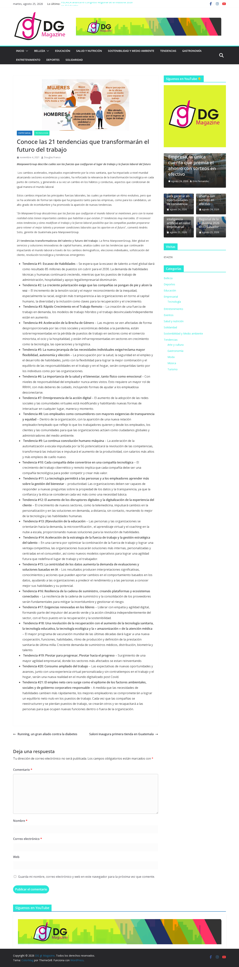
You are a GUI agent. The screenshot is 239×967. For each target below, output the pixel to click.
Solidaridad (74, 59)
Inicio (20, 51)
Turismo (172, 369)
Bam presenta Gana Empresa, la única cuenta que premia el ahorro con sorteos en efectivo (192, 162)
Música (171, 363)
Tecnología (42, 133)
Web (16, 857)
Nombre (20, 821)
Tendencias (168, 51)
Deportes (53, 59)
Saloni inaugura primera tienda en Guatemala (121, 734)
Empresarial (24, 133)
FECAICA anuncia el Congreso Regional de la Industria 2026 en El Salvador (211, 219)
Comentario (22, 770)
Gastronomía (191, 51)
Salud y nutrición (89, 51)
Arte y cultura (175, 344)
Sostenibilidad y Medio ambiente (131, 51)
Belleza (39, 51)
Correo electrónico (27, 839)
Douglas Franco (52, 157)
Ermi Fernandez (201, 181)
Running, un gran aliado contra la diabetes (47, 734)
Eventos (168, 315)
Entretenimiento (28, 59)
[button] (26, 50)
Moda (171, 357)
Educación (62, 51)
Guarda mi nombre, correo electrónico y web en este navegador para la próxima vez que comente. (86, 877)
